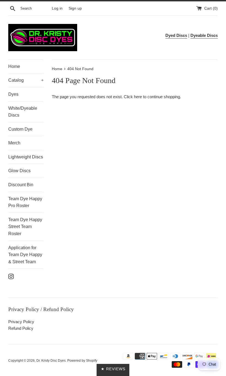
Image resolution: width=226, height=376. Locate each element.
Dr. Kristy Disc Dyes (51, 361)
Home (14, 66)
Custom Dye (20, 129)
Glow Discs (19, 170)
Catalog (26, 80)
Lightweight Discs (25, 157)
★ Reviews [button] (113, 369)
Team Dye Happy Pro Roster (25, 202)
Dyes (13, 94)
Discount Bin (20, 184)
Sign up (75, 8)
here (138, 96)
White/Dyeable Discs (22, 112)
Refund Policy (20, 328)
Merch (14, 143)
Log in (57, 8)
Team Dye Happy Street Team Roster (25, 226)
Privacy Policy (21, 321)
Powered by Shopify (82, 361)
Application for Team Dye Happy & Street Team (25, 254)
